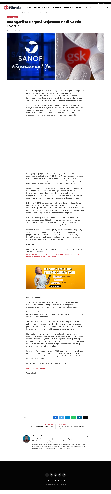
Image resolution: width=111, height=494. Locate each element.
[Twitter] (9, 91)
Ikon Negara (79, 7)
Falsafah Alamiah (12, 17)
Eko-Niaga (37, 7)
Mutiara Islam (68, 7)
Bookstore (55, 480)
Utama (29, 7)
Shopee (63, 480)
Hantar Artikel (5, 3)
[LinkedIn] (9, 94)
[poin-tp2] (55, 288)
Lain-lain (88, 7)
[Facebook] (9, 87)
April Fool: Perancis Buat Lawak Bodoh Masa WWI (71, 427)
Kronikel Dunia (57, 7)
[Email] (9, 102)
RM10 (38, 368)
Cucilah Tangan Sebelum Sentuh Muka (41, 427)
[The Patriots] (12, 7)
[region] (71, 144)
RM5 (32, 368)
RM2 (28, 368)
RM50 (43, 368)
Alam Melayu (46, 7)
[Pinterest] (9, 98)
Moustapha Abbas (20, 30)
